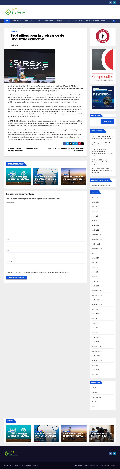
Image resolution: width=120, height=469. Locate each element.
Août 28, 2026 (13, 439)
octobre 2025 (96, 244)
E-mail (8, 250)
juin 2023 (95, 374)
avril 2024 (95, 328)
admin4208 (23, 182)
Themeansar (35, 465)
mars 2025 (95, 276)
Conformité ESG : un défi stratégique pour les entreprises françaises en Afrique (102, 162)
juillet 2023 (95, 370)
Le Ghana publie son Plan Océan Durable (45, 177)
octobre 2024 (96, 300)
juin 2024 (95, 318)
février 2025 (95, 281)
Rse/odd (113, 465)
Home (75, 465)
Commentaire (10, 203)
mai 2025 (95, 267)
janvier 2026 (96, 230)
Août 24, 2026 (97, 439)
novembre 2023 (97, 351)
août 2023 (95, 365)
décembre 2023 (97, 346)
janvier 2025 (96, 286)
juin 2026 (95, 207)
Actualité (86, 465)
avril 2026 (95, 216)
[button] (110, 21)
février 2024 (95, 337)
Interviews (106, 465)
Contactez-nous (75, 21)
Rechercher (95, 115)
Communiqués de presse (95, 21)
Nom (8, 239)
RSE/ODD (28, 21)
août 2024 (95, 309)
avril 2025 (95, 272)
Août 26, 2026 (41, 439)
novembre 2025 (97, 239)
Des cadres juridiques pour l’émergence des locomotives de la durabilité (102, 170)
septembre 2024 (97, 304)
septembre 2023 (97, 360)
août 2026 (95, 197)
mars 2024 (95, 332)
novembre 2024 (97, 295)
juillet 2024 (95, 314)
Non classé (95, 402)
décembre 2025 (97, 234)
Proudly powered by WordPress (12, 465)
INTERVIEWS (48, 21)
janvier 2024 (96, 342)
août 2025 (95, 253)
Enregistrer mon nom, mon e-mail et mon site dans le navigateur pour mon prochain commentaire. (38, 272)
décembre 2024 (97, 290)
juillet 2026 (95, 202)
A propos (60, 21)
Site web (9, 261)
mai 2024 (95, 323)
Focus (101, 465)
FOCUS (38, 21)
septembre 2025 (97, 248)
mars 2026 (95, 220)
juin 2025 (95, 262)
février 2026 (95, 225)
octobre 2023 (96, 356)
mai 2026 (95, 211)
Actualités (16, 21)
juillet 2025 (95, 258)
